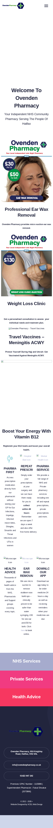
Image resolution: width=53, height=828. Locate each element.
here (23, 630)
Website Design (17, 804)
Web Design (37, 804)
